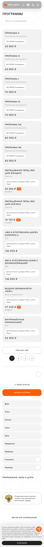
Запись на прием (22, 392)
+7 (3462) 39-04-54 (33, 4)
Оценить (28, 500)
